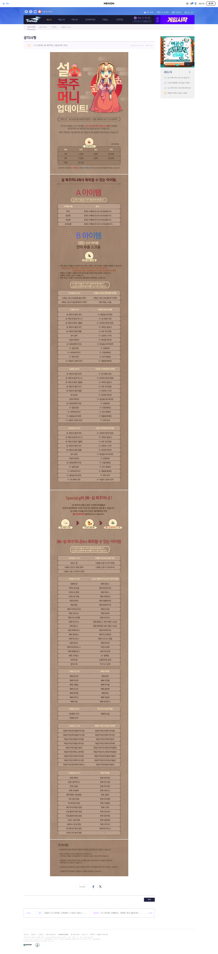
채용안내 (33, 934)
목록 (149, 900)
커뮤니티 (74, 20)
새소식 (48, 20)
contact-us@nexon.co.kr (35, 939)
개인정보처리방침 (63, 934)
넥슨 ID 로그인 (143, 18)
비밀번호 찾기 (147, 21)
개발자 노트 (66, 27)
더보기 (189, 72)
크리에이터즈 (90, 20)
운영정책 (92, 934)
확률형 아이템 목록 (102, 934)
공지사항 (31, 27)
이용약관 (40, 934)
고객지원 (119, 20)
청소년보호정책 (75, 934)
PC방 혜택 (165, 12)
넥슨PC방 (84, 934)
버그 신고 (190, 12)
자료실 (105, 20)
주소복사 (82, 887)
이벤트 (54, 27)
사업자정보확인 (96, 939)
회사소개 (26, 934)
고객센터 (178, 12)
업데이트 (43, 27)
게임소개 (61, 20)
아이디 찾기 (137, 21)
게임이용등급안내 (51, 934)
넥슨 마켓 (150, 12)
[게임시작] (174, 19)
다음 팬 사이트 (47, 12)
